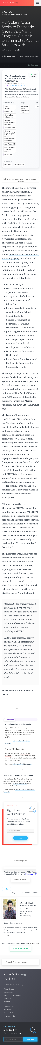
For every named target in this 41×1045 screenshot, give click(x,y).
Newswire (8, 12)
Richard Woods (9, 128)
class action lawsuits (20, 783)
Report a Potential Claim (12, 995)
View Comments (33, 65)
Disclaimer (7, 1010)
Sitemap (7, 1002)
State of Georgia (7, 107)
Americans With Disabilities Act (25, 109)
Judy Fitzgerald (9, 144)
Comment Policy (10, 1016)
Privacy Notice (9, 1013)
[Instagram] (13, 979)
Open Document (20, 879)
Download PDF (31, 874)
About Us (7, 998)
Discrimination (19, 164)
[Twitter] (5, 979)
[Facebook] (9, 979)
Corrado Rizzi (9, 56)
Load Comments (21, 948)
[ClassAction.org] (17, 3)
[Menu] (37, 3)
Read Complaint (33, 75)
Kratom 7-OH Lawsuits (22, 764)
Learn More (7, 936)
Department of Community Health (9, 149)
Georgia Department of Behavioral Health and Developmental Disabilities (9, 135)
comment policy (33, 943)
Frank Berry (8, 155)
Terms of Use (9, 1006)
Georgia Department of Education (9, 122)
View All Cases (9, 989)
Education (7, 164)
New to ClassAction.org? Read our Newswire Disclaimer (22, 180)
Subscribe (20, 838)
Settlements (8, 992)
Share (6, 65)
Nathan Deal (8, 111)
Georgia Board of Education (9, 116)
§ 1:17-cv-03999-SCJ (17, 85)
